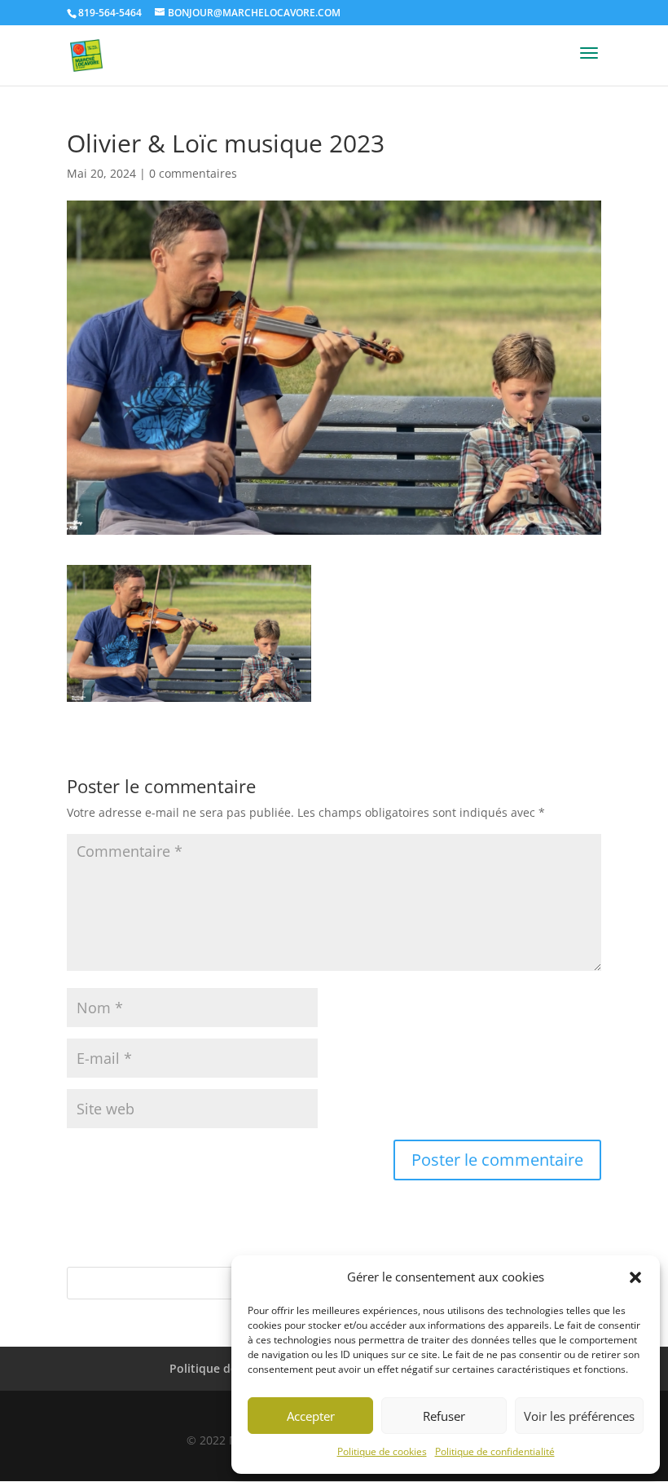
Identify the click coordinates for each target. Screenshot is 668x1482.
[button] (635, 1277)
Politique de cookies (382, 1451)
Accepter (311, 1416)
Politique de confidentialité (495, 1451)
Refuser (444, 1416)
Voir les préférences (579, 1416)
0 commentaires (193, 173)
